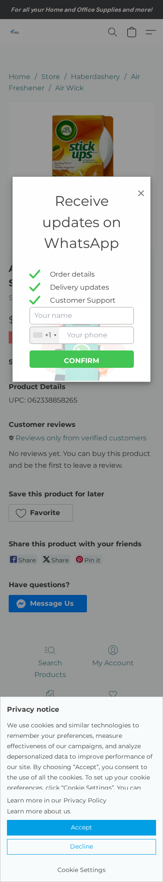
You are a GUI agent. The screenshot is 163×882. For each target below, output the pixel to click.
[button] (81, 828)
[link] (81, 866)
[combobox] (44, 335)
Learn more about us (38, 811)
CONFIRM (81, 361)
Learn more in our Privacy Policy (56, 800)
